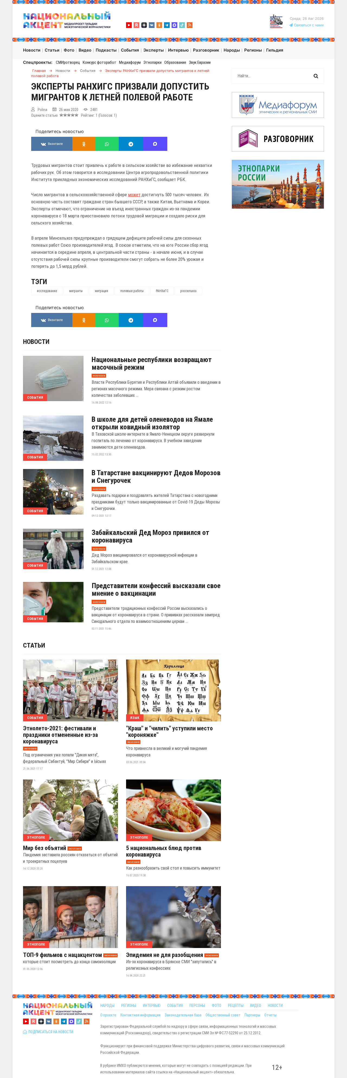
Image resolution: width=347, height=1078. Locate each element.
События (35, 397)
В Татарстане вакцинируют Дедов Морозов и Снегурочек (156, 476)
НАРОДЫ (107, 1005)
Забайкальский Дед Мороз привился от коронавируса (150, 536)
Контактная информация (140, 1015)
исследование (47, 291)
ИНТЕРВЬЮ (151, 1005)
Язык (134, 718)
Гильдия (274, 50)
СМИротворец (68, 62)
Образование (175, 62)
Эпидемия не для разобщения (164, 955)
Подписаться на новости (50, 1032)
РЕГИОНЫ (128, 1005)
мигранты (76, 291)
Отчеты (270, 1015)
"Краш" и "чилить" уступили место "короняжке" (169, 731)
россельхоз (188, 291)
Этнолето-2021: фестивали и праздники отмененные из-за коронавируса (60, 735)
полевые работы (132, 291)
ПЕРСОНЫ (197, 1005)
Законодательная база (183, 1015)
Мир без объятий (44, 848)
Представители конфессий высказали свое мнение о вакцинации (156, 589)
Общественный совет (222, 1015)
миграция (101, 291)
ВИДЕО (255, 1005)
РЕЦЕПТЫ (235, 1005)
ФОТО (216, 1005)
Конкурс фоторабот (99, 62)
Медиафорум (130, 62)
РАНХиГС (162, 291)
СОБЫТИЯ (175, 1005)
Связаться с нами (308, 25)
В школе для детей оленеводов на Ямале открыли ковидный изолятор (152, 423)
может (134, 194)
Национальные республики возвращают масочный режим (152, 363)
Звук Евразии (200, 62)
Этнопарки (152, 62)
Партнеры (252, 1015)
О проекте (108, 1015)
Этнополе (36, 837)
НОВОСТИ (275, 1005)
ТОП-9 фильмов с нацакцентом (62, 955)
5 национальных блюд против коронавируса (163, 851)
